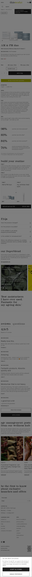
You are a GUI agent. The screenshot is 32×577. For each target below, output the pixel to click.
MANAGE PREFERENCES (16, 574)
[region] (16, 567)
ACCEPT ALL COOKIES (16, 569)
